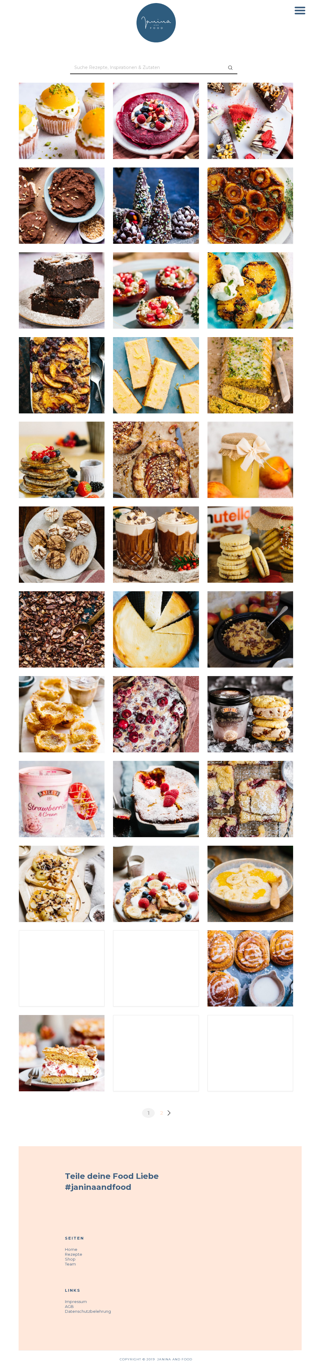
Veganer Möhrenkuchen (61, 953)
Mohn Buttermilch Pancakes (62, 444)
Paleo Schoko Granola (61, 614)
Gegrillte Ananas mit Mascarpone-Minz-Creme (250, 278)
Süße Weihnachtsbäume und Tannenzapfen (156, 193)
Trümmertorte (62, 1034)
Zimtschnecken (250, 949)
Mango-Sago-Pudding (250, 865)
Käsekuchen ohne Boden (156, 614)
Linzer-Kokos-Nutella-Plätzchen (250, 529)
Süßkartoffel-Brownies (61, 275)
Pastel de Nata (61, 695)
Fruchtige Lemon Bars (156, 356)
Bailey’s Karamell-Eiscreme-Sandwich (250, 698)
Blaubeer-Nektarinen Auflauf (61, 359)
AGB (69, 1306)
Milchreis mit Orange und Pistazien (156, 1038)
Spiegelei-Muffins (62, 102)
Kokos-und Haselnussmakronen (61, 529)
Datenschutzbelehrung (88, 1311)
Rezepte (73, 1254)
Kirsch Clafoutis (156, 695)
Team (70, 1264)
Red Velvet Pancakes (156, 102)
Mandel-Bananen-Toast (62, 868)
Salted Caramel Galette (156, 444)
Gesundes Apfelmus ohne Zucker (250, 444)
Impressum (76, 1301)
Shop (70, 1259)
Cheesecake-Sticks (250, 102)
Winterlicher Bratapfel (250, 1038)
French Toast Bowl (156, 949)
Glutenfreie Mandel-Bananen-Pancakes (156, 868)
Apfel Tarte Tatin (250, 186)
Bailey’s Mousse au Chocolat (156, 529)
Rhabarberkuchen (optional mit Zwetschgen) (250, 787)
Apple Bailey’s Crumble (250, 614)
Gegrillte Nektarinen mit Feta (156, 275)
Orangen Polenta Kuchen (250, 359)
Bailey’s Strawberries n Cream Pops (62, 783)
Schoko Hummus (61, 186)
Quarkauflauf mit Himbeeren (156, 783)
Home (71, 1249)
